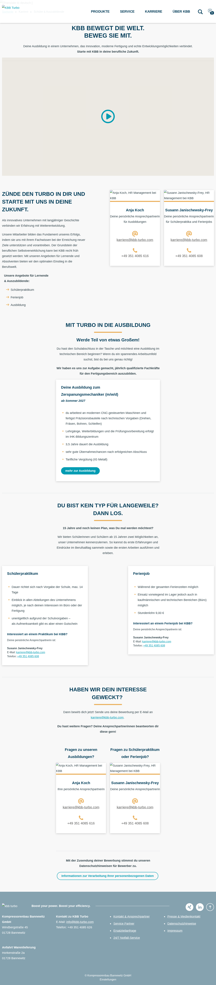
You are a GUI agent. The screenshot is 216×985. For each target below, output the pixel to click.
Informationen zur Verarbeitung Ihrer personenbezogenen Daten (107, 876)
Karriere (153, 11)
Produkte (100, 11)
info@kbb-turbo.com (80, 922)
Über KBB (181, 11)
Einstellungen (108, 979)
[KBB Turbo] (22, 11)
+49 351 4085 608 (189, 256)
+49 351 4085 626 (80, 927)
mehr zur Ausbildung (80, 470)
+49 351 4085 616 (135, 256)
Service (127, 11)
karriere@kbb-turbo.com (135, 240)
